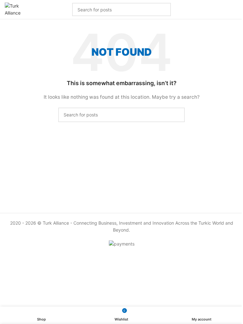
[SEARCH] (177, 115)
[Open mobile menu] (235, 9)
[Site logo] (14, 9)
